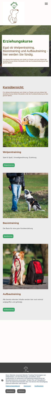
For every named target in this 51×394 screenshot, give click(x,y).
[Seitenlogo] (14, 13)
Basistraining (8, 236)
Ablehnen (21, 391)
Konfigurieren (39, 386)
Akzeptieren (10, 391)
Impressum (27, 386)
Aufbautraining (9, 309)
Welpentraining (9, 165)
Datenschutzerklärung (13, 386)
